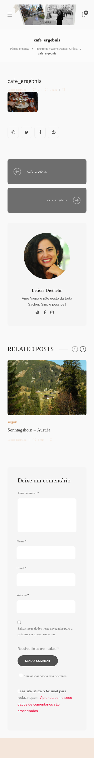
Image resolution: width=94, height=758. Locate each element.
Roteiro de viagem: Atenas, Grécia (56, 48)
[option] (47, 400)
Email (21, 568)
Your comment (28, 493)
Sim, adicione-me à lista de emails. (45, 676)
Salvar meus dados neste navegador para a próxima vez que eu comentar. (45, 631)
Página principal (19, 48)
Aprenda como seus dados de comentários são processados (45, 704)
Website (23, 595)
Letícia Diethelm (17, 89)
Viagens (12, 422)
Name (21, 541)
